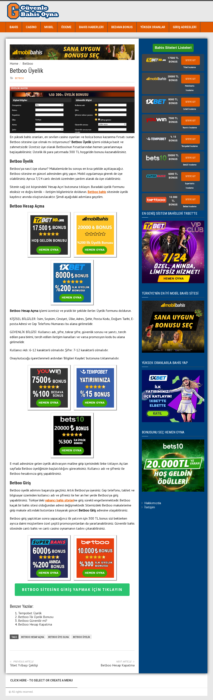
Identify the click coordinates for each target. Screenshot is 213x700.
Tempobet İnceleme (190, 146)
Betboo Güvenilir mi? (32, 620)
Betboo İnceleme (189, 206)
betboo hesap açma (32, 637)
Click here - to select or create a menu (41, 680)
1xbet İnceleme (189, 109)
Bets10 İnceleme (189, 165)
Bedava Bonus (122, 27)
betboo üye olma (58, 637)
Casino (31, 27)
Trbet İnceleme (189, 67)
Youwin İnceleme (190, 127)
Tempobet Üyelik (30, 613)
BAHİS (14, 27)
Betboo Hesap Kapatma (35, 624)
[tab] (173, 62)
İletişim (149, 507)
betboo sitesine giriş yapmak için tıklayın (72, 589)
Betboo (27, 63)
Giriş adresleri (184, 27)
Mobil (48, 27)
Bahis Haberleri (91, 27)
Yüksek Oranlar (152, 27)
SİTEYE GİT (191, 60)
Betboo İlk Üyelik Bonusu (35, 617)
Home (14, 63)
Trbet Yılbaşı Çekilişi (24, 665)
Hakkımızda (152, 503)
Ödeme (66, 27)
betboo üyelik (81, 637)
